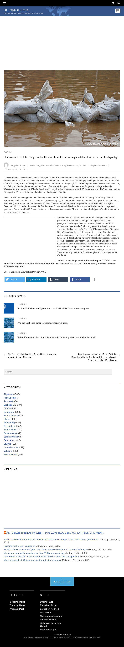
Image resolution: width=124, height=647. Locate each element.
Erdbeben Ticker (48, 605)
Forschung (9, 422)
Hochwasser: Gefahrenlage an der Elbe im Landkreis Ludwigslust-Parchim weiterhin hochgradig (60, 157)
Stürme (7, 443)
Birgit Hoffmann (18, 165)
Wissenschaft (10, 454)
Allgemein (9, 394)
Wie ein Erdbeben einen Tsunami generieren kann (42, 323)
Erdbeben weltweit (49, 609)
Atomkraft (9, 401)
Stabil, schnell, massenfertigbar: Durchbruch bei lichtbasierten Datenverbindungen (46, 549)
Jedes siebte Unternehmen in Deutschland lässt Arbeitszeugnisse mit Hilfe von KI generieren (51, 539)
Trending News (17, 605)
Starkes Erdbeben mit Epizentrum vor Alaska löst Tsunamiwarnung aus (53, 308)
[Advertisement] (62, 39)
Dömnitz (45, 165)
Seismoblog (60, 634)
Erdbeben (9, 405)
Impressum (46, 612)
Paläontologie (11, 433)
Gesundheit (10, 426)
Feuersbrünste (11, 415)
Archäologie (10, 397)
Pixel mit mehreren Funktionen (19, 546)
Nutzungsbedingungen (51, 616)
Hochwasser (72, 165)
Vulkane (8, 451)
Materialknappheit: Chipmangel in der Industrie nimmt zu (33, 560)
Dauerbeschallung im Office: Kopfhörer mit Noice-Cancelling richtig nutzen (41, 556)
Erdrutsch (9, 408)
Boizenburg (35, 165)
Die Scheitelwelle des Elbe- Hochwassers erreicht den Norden (30, 356)
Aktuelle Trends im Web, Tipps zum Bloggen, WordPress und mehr (55, 532)
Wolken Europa (48, 629)
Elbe (52, 165)
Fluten (7, 152)
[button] (15, 279)
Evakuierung (60, 165)
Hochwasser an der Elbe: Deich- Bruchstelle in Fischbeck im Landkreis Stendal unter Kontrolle (95, 357)
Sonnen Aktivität (48, 619)
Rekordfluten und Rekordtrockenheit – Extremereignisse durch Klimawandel (56, 337)
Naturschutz (10, 429)
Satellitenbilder (11, 436)
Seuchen (8, 440)
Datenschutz (46, 601)
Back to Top (62, 581)
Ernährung (9, 412)
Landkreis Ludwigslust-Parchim (93, 165)
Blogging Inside (17, 601)
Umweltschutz (11, 447)
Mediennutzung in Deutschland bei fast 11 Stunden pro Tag (34, 553)
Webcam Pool (17, 609)
